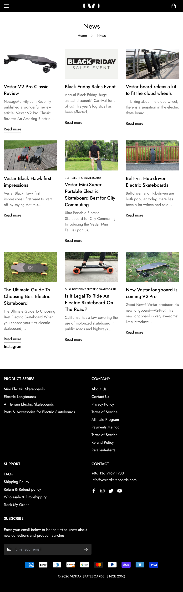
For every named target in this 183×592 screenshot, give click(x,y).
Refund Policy (103, 442)
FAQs (8, 474)
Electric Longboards (20, 396)
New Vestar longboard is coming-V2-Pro (151, 293)
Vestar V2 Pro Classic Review (26, 90)
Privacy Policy (103, 404)
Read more (12, 129)
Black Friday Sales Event (90, 86)
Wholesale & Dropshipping (25, 497)
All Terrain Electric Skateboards (29, 404)
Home (82, 35)
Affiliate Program (105, 419)
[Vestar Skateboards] (91, 5)
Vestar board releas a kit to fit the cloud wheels (151, 90)
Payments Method (106, 427)
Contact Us (100, 396)
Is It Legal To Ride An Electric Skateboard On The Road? (89, 303)
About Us (99, 389)
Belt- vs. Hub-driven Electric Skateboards (147, 182)
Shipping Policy (16, 481)
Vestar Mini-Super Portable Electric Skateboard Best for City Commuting (90, 194)
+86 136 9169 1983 (108, 473)
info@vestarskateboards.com (114, 480)
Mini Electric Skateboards (24, 389)
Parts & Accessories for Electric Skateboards (39, 412)
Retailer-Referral (104, 450)
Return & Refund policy (22, 489)
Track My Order (16, 504)
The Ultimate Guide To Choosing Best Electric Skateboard (27, 296)
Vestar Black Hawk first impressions (27, 182)
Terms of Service (104, 412)
